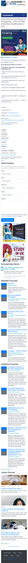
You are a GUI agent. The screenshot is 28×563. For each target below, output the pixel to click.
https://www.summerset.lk (8, 155)
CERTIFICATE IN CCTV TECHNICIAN (16, 409)
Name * (3, 170)
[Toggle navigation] (24, 15)
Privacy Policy (4, 216)
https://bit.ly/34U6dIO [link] (6, 124)
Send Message (7, 220)
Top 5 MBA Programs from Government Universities (10, 533)
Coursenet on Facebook (14, 546)
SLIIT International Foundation (14, 296)
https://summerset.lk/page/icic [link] (13, 115)
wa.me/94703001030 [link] (13, 113)
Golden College (12, 285)
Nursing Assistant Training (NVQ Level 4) (17, 330)
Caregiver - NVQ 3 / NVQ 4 (17, 351)
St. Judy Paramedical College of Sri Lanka (17, 316)
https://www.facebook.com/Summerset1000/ (13, 120)
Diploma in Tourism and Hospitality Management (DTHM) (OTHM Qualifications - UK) (16, 452)
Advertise (5, 555)
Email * (2, 177)
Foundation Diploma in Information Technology (16, 389)
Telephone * (4, 184)
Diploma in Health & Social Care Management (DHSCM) (17, 429)
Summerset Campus (10, 57)
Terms (14, 552)
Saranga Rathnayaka (12, 559)
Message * (3, 198)
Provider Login (7, 552)
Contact (18, 555)
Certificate (4, 140)
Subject (3, 191)
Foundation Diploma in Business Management (16, 368)
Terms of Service (14, 216)
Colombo (3, 144)
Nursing (3, 148)
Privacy (20, 552)
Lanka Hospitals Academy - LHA (17, 333)
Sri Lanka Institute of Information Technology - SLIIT (17, 299)
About (11, 555)
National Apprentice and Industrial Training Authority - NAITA (16, 354)
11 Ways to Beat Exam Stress (11, 489)
